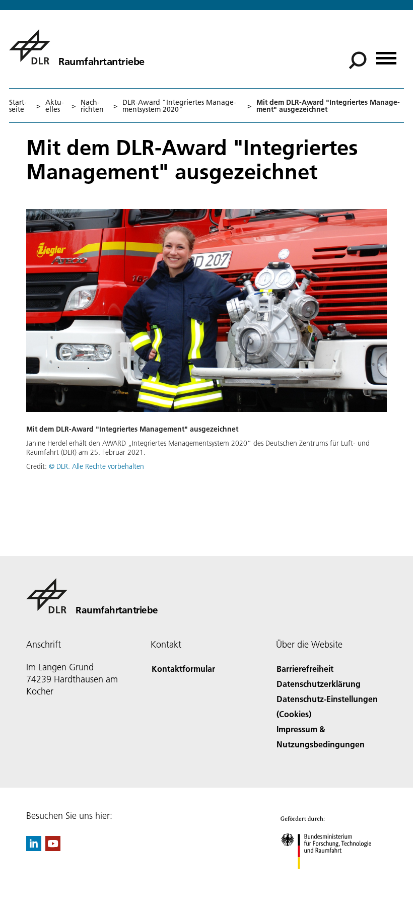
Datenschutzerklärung (319, 683)
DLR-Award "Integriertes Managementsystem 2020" (179, 106)
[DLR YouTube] (52, 848)
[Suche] (359, 59)
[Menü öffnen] (386, 54)
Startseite (18, 106)
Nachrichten (92, 106)
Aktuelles (54, 106)
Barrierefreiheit (305, 668)
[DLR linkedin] (33, 848)
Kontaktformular (183, 668)
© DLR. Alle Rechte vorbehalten (96, 466)
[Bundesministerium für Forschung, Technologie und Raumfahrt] (331, 879)
